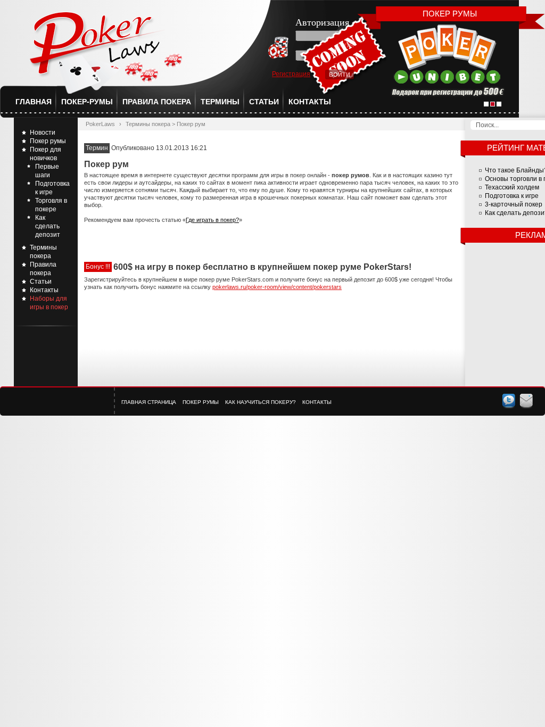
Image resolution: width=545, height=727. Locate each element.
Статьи (264, 101)
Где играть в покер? (212, 220)
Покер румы (48, 141)
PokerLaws (100, 124)
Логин (345, 45)
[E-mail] (526, 401)
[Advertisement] (271, 322)
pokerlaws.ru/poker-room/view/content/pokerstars (277, 287)
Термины (220, 101)
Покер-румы (87, 101)
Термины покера (148, 124)
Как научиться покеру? (260, 402)
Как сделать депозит (47, 226)
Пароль (344, 65)
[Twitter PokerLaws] (509, 401)
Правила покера (156, 101)
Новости (42, 132)
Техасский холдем (512, 187)
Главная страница (148, 402)
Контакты (309, 101)
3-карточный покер (513, 204)
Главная (33, 101)
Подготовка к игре (512, 196)
